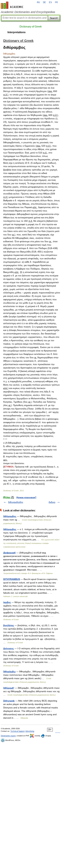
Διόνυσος (8, 648)
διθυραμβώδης (15, 502)
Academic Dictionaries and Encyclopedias (28, 12)
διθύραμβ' (8, 688)
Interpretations (16, 32)
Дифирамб (9, 552)
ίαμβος (7, 602)
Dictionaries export (8, 736)
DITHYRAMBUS (11, 579)
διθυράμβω (9, 671)
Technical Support (17, 731)
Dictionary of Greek (31, 26)
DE (44, 2)
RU (38, 2)
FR (56, 2)
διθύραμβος (9, 516)
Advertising (29, 731)
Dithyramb (9, 700)
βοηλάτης (8, 625)
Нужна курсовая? (26, 497)
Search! (54, 18)
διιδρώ (52, 502)
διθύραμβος (9, 529)
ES (50, 2)
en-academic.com (12, 5)
